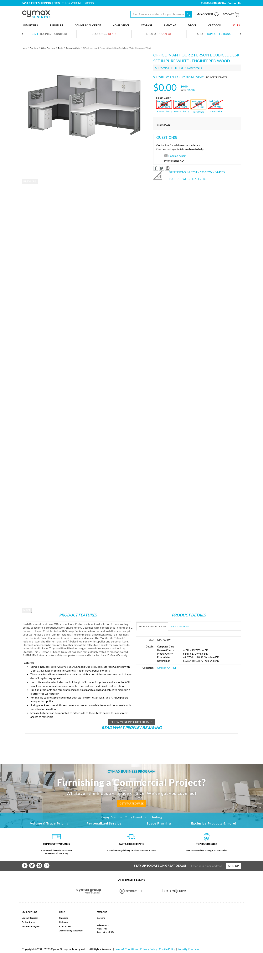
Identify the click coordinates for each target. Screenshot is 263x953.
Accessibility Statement (71, 930)
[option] (84, 115)
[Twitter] (32, 865)
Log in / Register (30, 917)
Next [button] (26, 610)
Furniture (34, 48)
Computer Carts (73, 48)
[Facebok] (25, 865)
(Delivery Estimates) (216, 77)
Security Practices (188, 949)
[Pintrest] (39, 865)
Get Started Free (132, 803)
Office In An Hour (166, 667)
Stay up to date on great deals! (160, 865)
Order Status (28, 922)
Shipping (63, 917)
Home (24, 48)
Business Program (31, 926)
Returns (63, 922)
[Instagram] (46, 865)
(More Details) (194, 68)
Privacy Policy (148, 949)
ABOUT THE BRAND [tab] (180, 626)
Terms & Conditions (126, 949)
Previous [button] (29, 181)
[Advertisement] (168, 702)
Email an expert (177, 155)
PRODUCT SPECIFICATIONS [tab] (152, 626)
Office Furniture (48, 48)
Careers (101, 917)
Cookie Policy (167, 949)
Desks (60, 48)
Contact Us (65, 926)
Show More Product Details (131, 722)
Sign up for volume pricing (74, 3)
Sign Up (233, 865)
